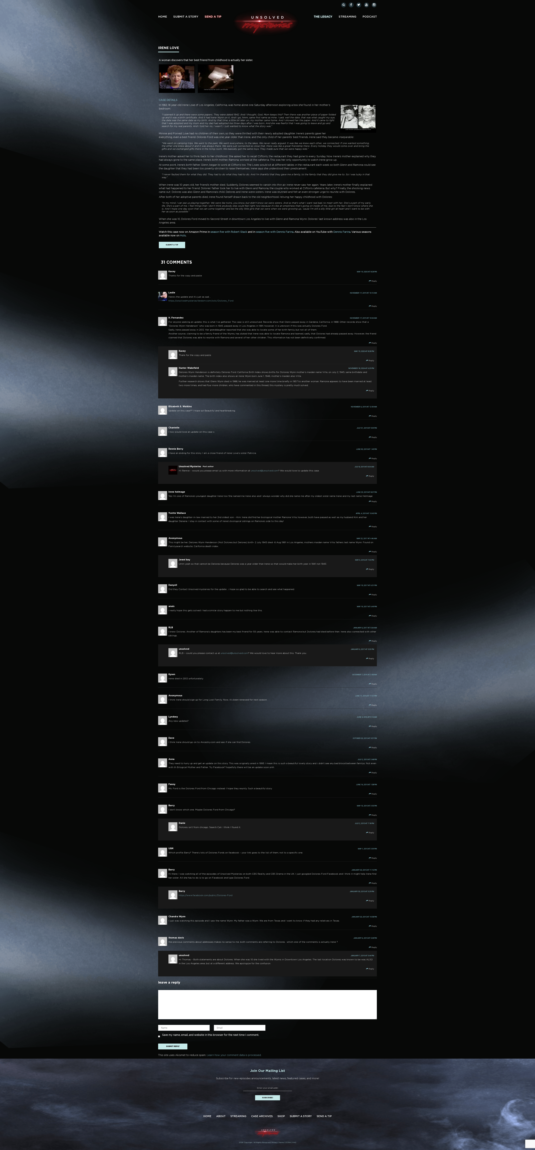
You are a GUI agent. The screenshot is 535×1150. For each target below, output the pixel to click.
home (162, 16)
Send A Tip (213, 16)
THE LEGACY (323, 16)
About (221, 1116)
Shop (281, 1116)
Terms (282, 1142)
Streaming (347, 16)
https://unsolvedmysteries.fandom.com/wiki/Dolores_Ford (200, 301)
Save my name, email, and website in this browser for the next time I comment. (210, 1035)
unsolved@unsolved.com (264, 471)
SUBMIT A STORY (185, 16)
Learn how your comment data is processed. (234, 1055)
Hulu (183, 236)
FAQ (294, 1142)
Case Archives (262, 1116)
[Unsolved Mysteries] (265, 23)
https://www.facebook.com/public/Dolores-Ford (205, 895)
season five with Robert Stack (229, 232)
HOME (207, 1116)
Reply (374, 281)
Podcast (370, 16)
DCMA (288, 1142)
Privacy (275, 1142)
